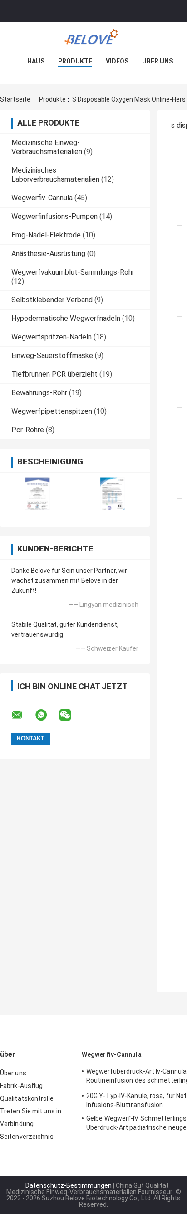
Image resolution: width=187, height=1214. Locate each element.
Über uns (157, 61)
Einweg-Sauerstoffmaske (52, 355)
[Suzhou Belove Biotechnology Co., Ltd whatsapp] (46, 715)
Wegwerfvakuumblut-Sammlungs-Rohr (72, 272)
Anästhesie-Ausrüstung (48, 253)
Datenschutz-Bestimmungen (68, 1185)
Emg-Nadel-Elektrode (46, 235)
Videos (117, 61)
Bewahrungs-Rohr (39, 392)
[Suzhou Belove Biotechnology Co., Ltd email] (22, 715)
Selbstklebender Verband (52, 299)
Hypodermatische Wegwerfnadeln (65, 318)
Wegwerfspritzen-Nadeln (51, 337)
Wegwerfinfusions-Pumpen (54, 216)
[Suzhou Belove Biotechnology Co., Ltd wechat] (70, 715)
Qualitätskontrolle (27, 1098)
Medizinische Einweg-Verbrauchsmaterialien (46, 147)
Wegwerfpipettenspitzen (51, 411)
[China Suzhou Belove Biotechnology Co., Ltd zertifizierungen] (37, 493)
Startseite (15, 99)
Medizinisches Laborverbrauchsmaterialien (55, 175)
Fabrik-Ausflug (21, 1085)
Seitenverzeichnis (27, 1136)
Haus (35, 61)
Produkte (75, 61)
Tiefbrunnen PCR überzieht (54, 374)
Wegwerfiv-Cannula (42, 197)
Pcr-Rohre (27, 430)
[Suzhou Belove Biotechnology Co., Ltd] (93, 40)
